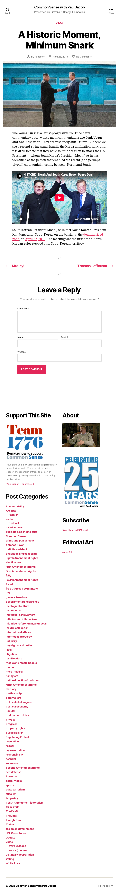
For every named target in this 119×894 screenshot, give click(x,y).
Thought (11, 815)
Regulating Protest (17, 737)
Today (10, 824)
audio (9, 519)
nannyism (12, 675)
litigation (11, 654)
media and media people (21, 662)
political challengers (18, 702)
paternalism (13, 697)
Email (64, 337)
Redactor (40, 56)
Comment (23, 308)
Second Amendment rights (23, 767)
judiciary (11, 641)
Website (21, 351)
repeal (10, 745)
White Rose (13, 863)
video (59, 23)
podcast (14, 523)
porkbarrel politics (17, 715)
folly (8, 575)
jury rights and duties (19, 645)
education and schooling (21, 553)
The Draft (12, 811)
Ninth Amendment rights (21, 684)
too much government (20, 828)
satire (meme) (18, 850)
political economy (17, 706)
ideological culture (17, 606)
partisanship (14, 693)
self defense (13, 772)
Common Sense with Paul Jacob (59, 7)
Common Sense (16, 536)
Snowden (12, 776)
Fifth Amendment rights (21, 566)
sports (10, 785)
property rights (15, 728)
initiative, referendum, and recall (26, 623)
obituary (11, 689)
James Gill (67, 552)
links (9, 649)
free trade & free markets (22, 588)
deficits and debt (16, 549)
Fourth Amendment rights (22, 579)
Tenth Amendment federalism (25, 802)
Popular (11, 710)
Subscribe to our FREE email (75, 530)
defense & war (15, 544)
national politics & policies (22, 680)
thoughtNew (13, 820)
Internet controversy (19, 636)
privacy (11, 719)
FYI (8, 592)
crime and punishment (20, 540)
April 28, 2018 (60, 56)
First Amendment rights (21, 571)
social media (14, 780)
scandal (11, 758)
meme (10, 667)
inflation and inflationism (21, 619)
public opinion (14, 732)
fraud (9, 584)
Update (10, 837)
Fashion (13, 514)
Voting (10, 859)
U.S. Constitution (16, 833)
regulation (12, 741)
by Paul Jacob (17, 845)
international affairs (18, 632)
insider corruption (17, 627)
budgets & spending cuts (21, 531)
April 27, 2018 (35, 239)
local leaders (14, 658)
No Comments (84, 56)
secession (12, 763)
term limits (12, 807)
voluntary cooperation (20, 854)
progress (11, 724)
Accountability (15, 506)
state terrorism (15, 789)
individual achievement (20, 614)
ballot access (14, 527)
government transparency (22, 601)
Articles (11, 510)
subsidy (11, 793)
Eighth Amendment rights (22, 558)
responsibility (14, 754)
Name (21, 337)
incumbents (13, 610)
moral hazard (14, 671)
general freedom (16, 597)
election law (13, 562)
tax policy (12, 798)
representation (15, 750)
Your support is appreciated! (20, 484)
